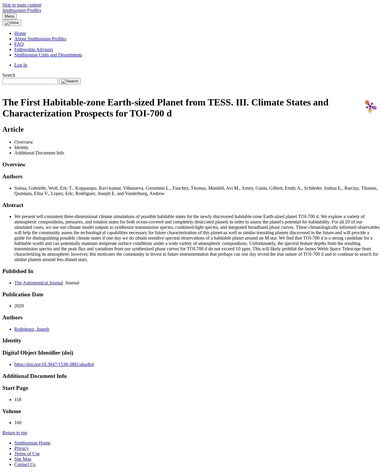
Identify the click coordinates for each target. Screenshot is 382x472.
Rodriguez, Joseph (31, 329)
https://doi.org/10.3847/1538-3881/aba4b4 (54, 364)
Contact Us (25, 464)
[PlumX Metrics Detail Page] (370, 106)
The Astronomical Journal (38, 282)
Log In (20, 65)
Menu (9, 16)
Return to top (14, 432)
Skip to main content (21, 4)
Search (8, 75)
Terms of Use (27, 453)
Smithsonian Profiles (21, 10)
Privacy (21, 448)
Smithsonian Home (32, 442)
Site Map (22, 459)
